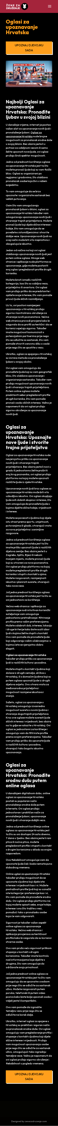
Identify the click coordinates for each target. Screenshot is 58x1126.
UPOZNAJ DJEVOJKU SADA (29, 47)
